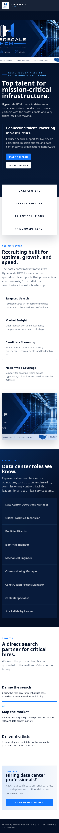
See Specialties (18, 165)
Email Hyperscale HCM (29, 802)
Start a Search (18, 157)
